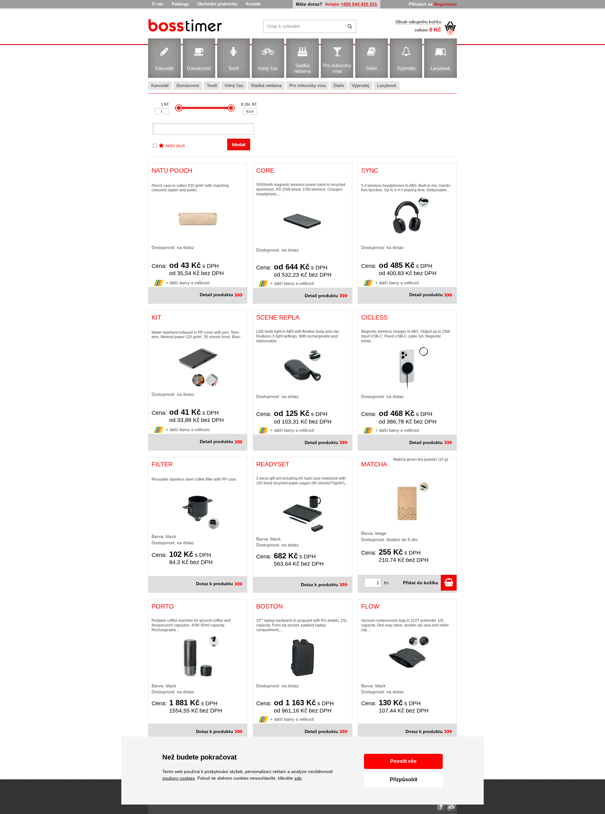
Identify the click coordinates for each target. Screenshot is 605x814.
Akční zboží (175, 146)
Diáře (338, 85)
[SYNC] (407, 218)
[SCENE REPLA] (302, 368)
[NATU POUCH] (197, 218)
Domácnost (187, 85)
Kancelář (160, 85)
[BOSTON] (302, 657)
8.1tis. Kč (248, 104)
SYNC (369, 170)
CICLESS (374, 317)
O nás (157, 4)
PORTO (163, 606)
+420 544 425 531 (359, 4)
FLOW (370, 606)
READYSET (272, 464)
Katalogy (180, 4)
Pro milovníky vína (307, 85)
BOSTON (269, 606)
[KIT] (197, 365)
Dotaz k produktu (214, 583)
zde (298, 778)
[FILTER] (197, 507)
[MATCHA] (407, 503)
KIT (156, 317)
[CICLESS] (407, 368)
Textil (212, 85)
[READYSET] (302, 511)
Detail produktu (216, 294)
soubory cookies (178, 778)
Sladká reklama (266, 85)
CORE (265, 170)
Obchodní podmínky (217, 4)
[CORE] (302, 222)
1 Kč (165, 104)
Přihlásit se (421, 4)
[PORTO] (197, 657)
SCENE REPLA (277, 317)
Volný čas (233, 85)
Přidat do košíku (422, 582)
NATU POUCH (172, 170)
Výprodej (360, 85)
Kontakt (253, 4)
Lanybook (386, 85)
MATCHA (374, 464)
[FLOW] (407, 657)
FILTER (162, 464)
